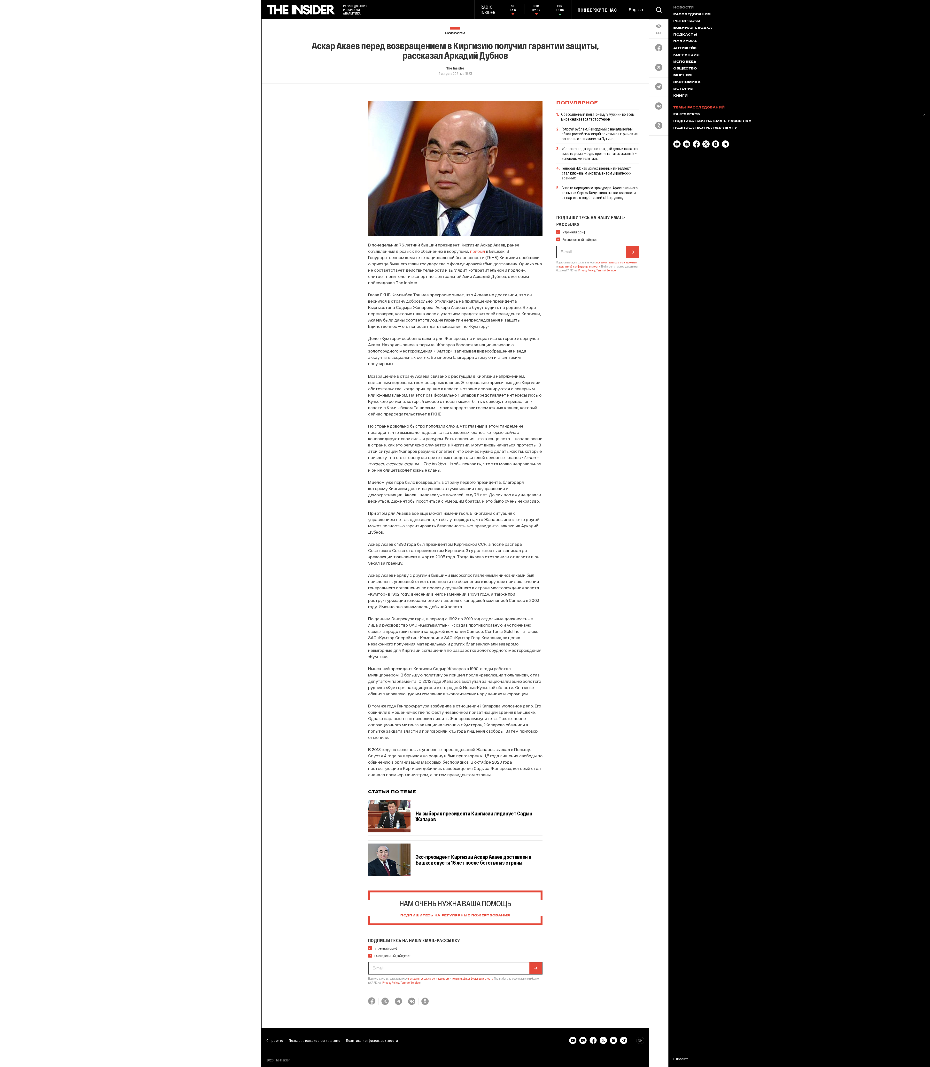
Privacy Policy (390, 982)
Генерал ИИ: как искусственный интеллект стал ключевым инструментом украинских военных (596, 173)
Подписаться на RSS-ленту (705, 128)
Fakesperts (686, 114)
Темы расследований (699, 107)
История (683, 89)
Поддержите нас (597, 10)
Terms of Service (410, 982)
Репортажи (686, 21)
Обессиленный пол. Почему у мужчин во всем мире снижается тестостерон (598, 116)
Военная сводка (692, 28)
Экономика (686, 82)
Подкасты (685, 34)
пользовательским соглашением (428, 978)
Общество (685, 68)
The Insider (455, 68)
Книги (680, 95)
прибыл (477, 251)
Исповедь (685, 62)
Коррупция (686, 55)
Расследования (692, 14)
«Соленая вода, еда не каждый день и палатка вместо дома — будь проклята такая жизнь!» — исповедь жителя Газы (600, 153)
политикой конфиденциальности (473, 978)
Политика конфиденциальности (372, 1040)
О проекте (274, 1040)
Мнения (682, 75)
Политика (685, 41)
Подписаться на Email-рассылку (712, 121)
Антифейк (685, 48)
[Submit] (535, 968)
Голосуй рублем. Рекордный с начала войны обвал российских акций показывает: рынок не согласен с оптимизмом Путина (600, 134)
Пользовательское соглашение (314, 1040)
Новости (455, 33)
